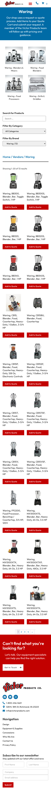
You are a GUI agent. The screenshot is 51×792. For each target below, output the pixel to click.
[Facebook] (5, 697)
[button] (30, 3)
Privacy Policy (9, 745)
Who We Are (8, 736)
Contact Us (8, 741)
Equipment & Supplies (12, 728)
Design (6, 724)
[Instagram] (16, 697)
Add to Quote (11, 207)
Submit (8, 784)
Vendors (18, 157)
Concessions (8, 732)
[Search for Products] (24, 118)
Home (6, 157)
